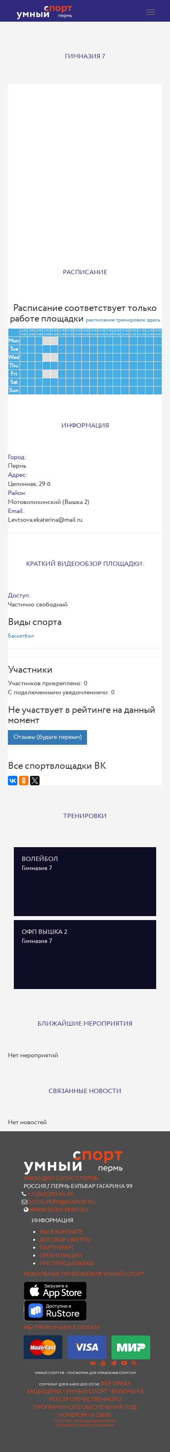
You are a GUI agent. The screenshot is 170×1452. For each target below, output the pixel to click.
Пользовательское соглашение (85, 1425)
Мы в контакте (61, 1232)
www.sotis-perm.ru (59, 1210)
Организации (61, 1256)
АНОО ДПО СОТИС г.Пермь (61, 1178)
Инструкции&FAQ (66, 1264)
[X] (35, 780)
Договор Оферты (65, 1240)
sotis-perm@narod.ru (62, 1202)
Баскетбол (21, 636)
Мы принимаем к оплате (62, 1328)
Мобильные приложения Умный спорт (84, 1274)
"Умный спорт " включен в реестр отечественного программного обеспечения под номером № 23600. (89, 1403)
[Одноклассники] (23, 780)
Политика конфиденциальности (85, 1421)
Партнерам (56, 1248)
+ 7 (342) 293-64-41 (50, 1194)
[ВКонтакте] (12, 780)
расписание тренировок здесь (123, 320)
